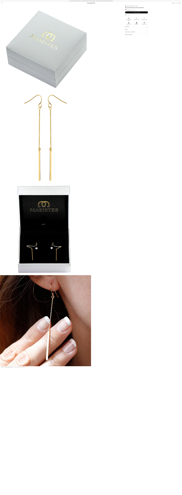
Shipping (129, 10)
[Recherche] (177, 3)
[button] (1, 3)
